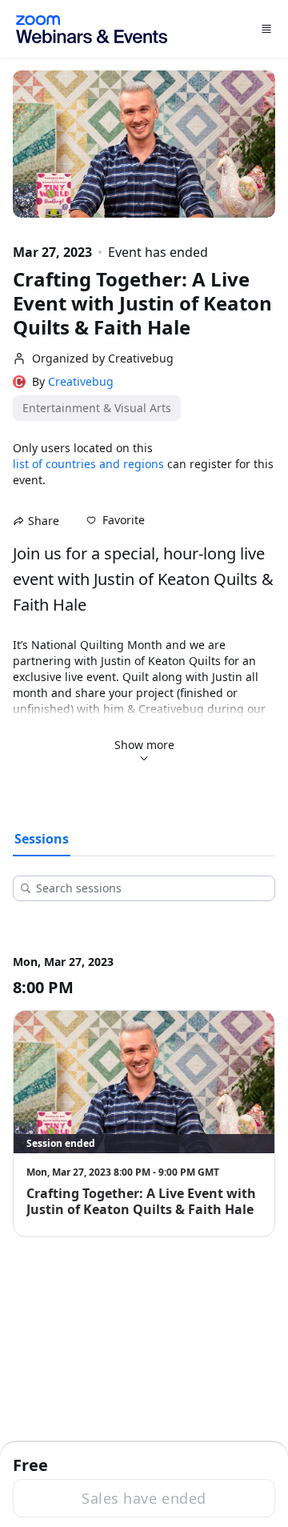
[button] (115, 520)
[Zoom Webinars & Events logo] (91, 29)
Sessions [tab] (41, 839)
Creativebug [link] (81, 382)
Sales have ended (144, 1498)
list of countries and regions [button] (88, 463)
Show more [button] (144, 744)
